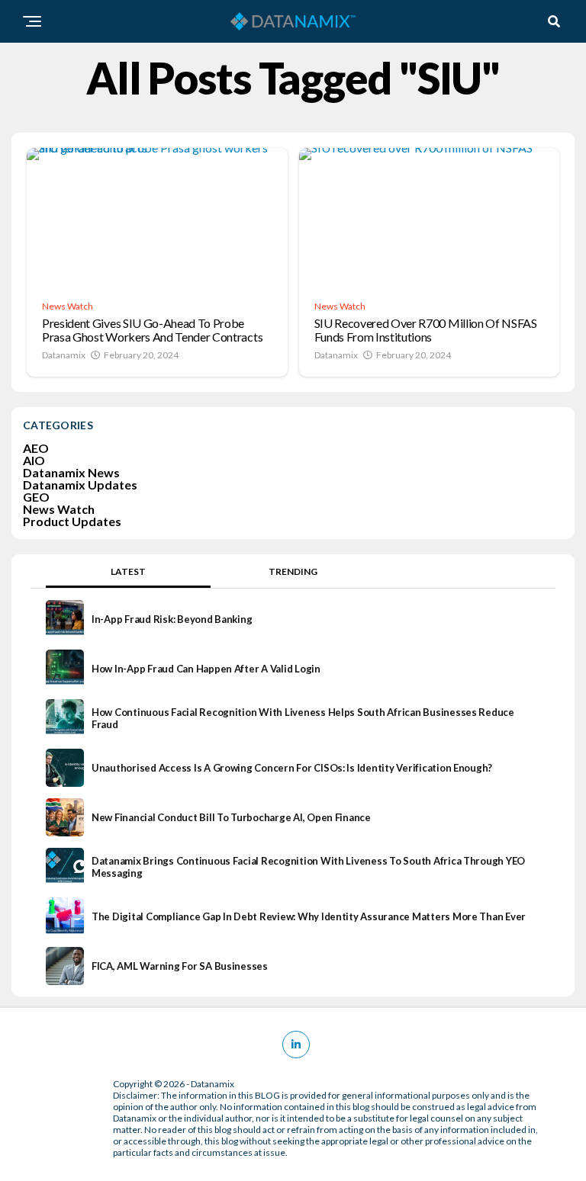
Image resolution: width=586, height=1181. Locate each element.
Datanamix (63, 355)
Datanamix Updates (80, 484)
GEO (36, 496)
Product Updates (72, 521)
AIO (34, 460)
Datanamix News (71, 472)
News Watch (59, 509)
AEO (36, 448)
